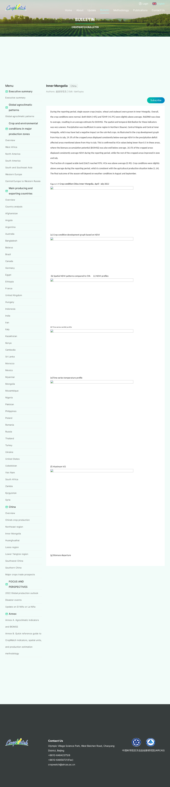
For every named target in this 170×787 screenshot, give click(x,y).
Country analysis (13, 206)
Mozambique (12, 390)
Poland (8, 418)
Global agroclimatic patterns (19, 116)
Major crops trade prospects (20, 574)
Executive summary (15, 97)
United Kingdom (13, 295)
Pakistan (9, 404)
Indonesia (10, 309)
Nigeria (9, 397)
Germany (10, 268)
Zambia (9, 486)
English (161, 3)
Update (91, 10)
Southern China (13, 567)
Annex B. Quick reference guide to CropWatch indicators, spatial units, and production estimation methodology (23, 643)
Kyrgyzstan (11, 493)
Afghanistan (11, 213)
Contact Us (158, 10)
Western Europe (13, 174)
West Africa (11, 147)
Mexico (9, 370)
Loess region (12, 547)
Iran (7, 322)
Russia (8, 431)
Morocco (9, 363)
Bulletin (104, 10)
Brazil (8, 254)
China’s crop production (17, 520)
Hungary (9, 302)
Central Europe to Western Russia (22, 181)
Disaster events (13, 600)
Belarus (9, 247)
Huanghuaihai (12, 540)
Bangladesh (11, 240)
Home (68, 10)
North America (12, 154)
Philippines (10, 411)
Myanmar (10, 377)
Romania (9, 424)
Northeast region (14, 526)
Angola (8, 220)
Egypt (8, 274)
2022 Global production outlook (21, 593)
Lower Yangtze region (16, 554)
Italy (7, 329)
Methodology (121, 10)
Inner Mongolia (13, 533)
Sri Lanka (10, 356)
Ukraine (9, 452)
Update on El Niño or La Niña (20, 606)
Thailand (9, 438)
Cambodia (10, 349)
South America (12, 160)
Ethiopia (9, 281)
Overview (10, 140)
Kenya (8, 343)
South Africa (11, 479)
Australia (9, 234)
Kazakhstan (11, 336)
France (8, 288)
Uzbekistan (11, 465)
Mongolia (10, 384)
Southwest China (14, 560)
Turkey (8, 445)
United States (12, 459)
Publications (140, 10)
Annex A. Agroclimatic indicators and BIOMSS (22, 623)
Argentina (10, 227)
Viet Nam (10, 472)
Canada (9, 261)
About (79, 10)
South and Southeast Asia (18, 167)
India (7, 315)
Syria (7, 499)
